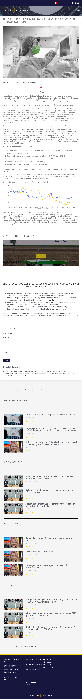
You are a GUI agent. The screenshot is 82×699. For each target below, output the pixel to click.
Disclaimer (7, 230)
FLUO (14, 122)
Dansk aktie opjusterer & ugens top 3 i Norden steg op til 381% (49, 539)
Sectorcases (11, 585)
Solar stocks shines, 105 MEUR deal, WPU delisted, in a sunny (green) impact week (49, 477)
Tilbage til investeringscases (20, 647)
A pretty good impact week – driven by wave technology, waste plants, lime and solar (50, 505)
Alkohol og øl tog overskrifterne (39, 551)
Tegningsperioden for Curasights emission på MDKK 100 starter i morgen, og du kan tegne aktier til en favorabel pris (50, 429)
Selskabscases (13, 462)
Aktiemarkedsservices (35, 665)
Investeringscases (16, 390)
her (25, 375)
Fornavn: (6, 337)
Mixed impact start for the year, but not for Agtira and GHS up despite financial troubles (50, 614)
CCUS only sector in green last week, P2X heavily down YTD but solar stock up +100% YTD (51, 628)
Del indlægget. (41, 92)
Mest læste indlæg (15, 400)
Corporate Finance (33, 660)
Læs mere (29, 421)
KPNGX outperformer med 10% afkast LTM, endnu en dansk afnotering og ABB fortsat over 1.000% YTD (51, 443)
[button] (78, 10)
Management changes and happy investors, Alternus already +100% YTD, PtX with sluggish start (51, 600)
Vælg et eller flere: (10, 329)
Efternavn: (6, 345)
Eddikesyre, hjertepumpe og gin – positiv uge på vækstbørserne (46, 566)
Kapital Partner (32, 670)
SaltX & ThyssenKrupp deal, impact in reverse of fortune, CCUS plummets (49, 491)
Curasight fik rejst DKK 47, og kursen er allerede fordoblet (50, 414)
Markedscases (12, 524)
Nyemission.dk (47, 300)
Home (6, 390)
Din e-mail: (6, 352)
